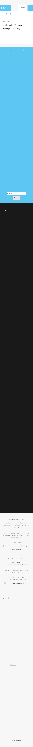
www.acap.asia (16, 587)
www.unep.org (16, 549)
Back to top (17, 740)
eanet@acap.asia (18, 583)
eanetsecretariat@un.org (18, 546)
